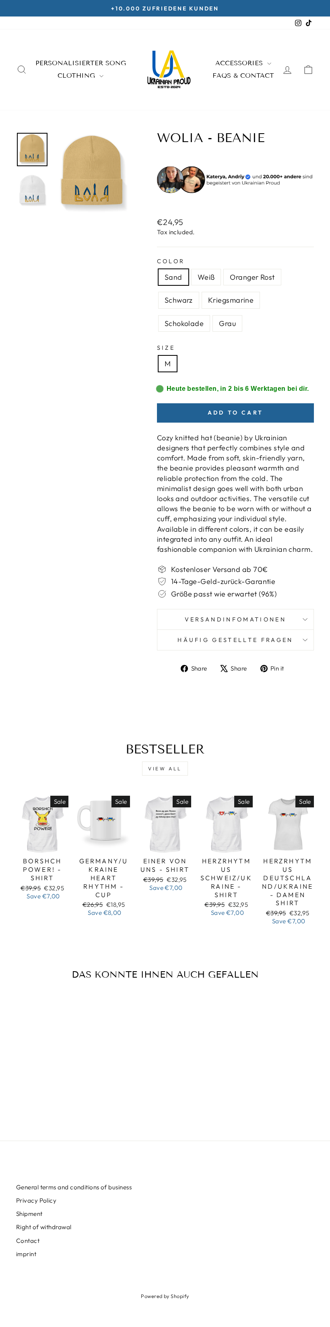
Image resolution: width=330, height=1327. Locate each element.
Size (166, 347)
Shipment (29, 1214)
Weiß (206, 277)
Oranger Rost (252, 277)
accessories (240, 63)
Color (171, 261)
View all (165, 769)
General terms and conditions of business (74, 1187)
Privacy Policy (36, 1200)
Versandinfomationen (235, 619)
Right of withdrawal (44, 1227)
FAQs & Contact (243, 75)
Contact (27, 1240)
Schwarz (179, 300)
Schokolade (184, 323)
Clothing (77, 75)
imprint (26, 1254)
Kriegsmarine (231, 300)
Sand (173, 277)
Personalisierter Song (80, 63)
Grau (227, 323)
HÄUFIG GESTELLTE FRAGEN (235, 640)
